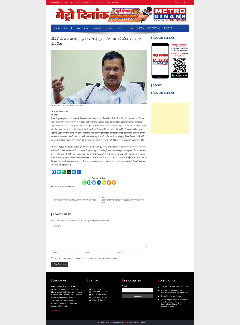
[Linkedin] (99, 182)
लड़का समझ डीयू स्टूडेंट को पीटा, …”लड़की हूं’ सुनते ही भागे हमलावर (75, 198)
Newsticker (66, 186)
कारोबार (86, 28)
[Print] (109, 182)
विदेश (78, 28)
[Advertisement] (170, 118)
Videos (140, 28)
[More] (114, 182)
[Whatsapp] (84, 182)
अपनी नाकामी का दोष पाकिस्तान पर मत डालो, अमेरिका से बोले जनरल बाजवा (123, 200)
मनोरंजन (130, 28)
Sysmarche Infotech (137, 322)
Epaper (168, 28)
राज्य (65, 28)
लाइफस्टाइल (97, 28)
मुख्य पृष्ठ (57, 28)
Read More (55, 310)
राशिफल (119, 28)
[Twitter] (94, 182)
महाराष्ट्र (109, 28)
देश (72, 28)
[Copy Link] (104, 182)
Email (124, 286)
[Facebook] (89, 182)
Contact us (153, 28)
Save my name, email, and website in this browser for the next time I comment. (85, 258)
